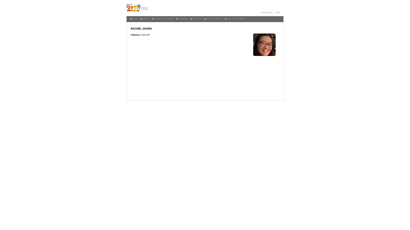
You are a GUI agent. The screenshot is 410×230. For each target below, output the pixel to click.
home (135, 19)
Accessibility (267, 12)
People (146, 19)
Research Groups (164, 19)
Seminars (183, 19)
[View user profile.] (264, 35)
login (277, 12)
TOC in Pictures (236, 19)
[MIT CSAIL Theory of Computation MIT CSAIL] (138, 8)
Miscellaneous (214, 19)
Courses (197, 19)
